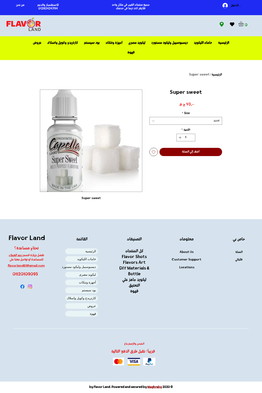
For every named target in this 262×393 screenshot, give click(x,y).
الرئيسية (217, 74)
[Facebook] (22, 286)
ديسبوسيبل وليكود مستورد (80, 266)
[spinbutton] (186, 137)
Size (186, 113)
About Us (187, 252)
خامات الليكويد (86, 259)
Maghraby (154, 387)
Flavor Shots (134, 257)
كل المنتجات (134, 251)
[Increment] (179, 137)
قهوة (93, 313)
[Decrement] (192, 137)
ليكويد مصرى (87, 274)
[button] (244, 23)
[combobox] (185, 121)
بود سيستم (89, 290)
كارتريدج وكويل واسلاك (81, 298)
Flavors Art (134, 263)
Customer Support (186, 259)
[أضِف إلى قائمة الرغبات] (153, 152)
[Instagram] (30, 286)
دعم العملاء (16, 255)
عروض (91, 306)
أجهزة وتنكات (87, 282)
